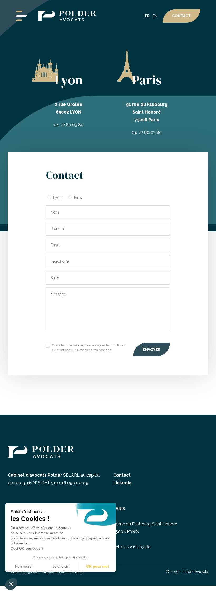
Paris (78, 197)
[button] (11, 584)
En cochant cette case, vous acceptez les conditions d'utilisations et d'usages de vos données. (89, 347)
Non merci (23, 566)
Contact (122, 475)
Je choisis (60, 566)
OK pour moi (97, 566)
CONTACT (181, 16)
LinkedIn (122, 482)
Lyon (57, 197)
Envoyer (151, 349)
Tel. (132, 546)
